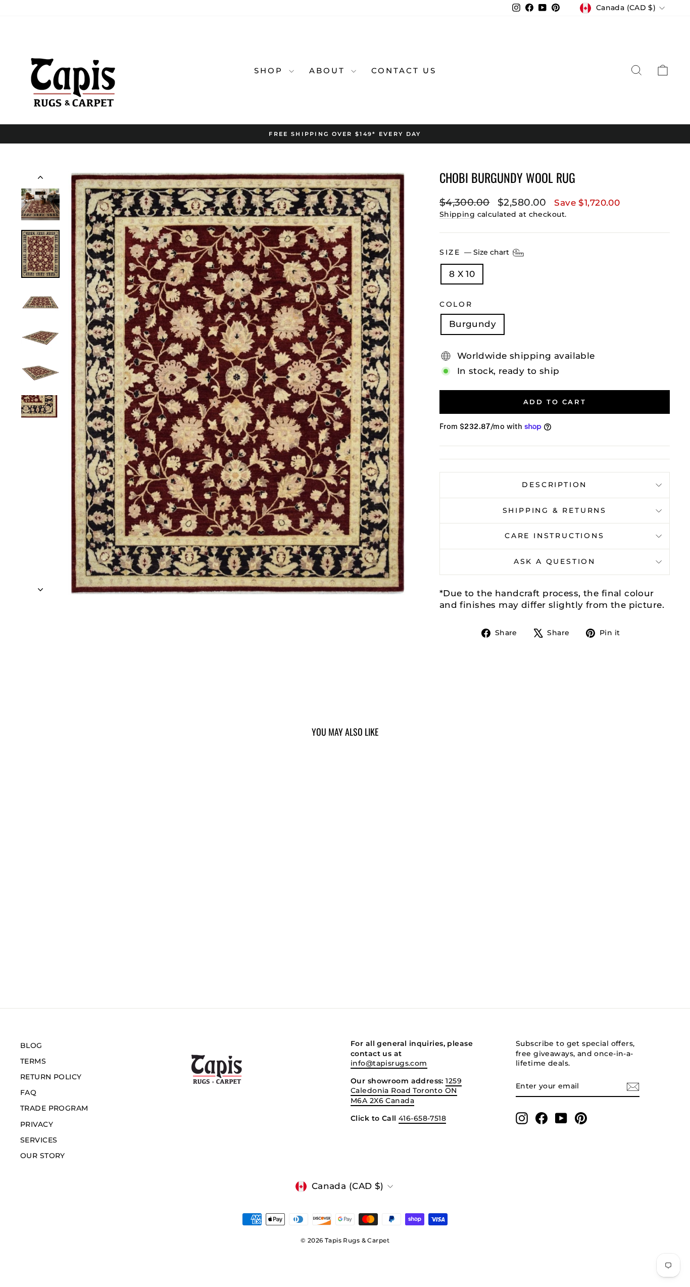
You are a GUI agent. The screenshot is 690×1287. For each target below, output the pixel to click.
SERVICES (38, 1140)
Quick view (97, 903)
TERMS (33, 1061)
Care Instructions (555, 535)
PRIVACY (36, 1124)
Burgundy (472, 324)
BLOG (31, 1045)
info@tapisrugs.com (389, 1063)
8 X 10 (462, 274)
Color (456, 304)
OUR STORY (42, 1155)
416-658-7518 (422, 1118)
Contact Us (403, 70)
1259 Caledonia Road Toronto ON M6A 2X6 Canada (406, 1090)
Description (554, 484)
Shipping (457, 214)
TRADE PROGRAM (54, 1108)
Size (475, 251)
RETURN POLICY (51, 1076)
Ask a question (555, 561)
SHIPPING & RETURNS (555, 510)
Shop (270, 70)
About (329, 70)
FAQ (28, 1092)
